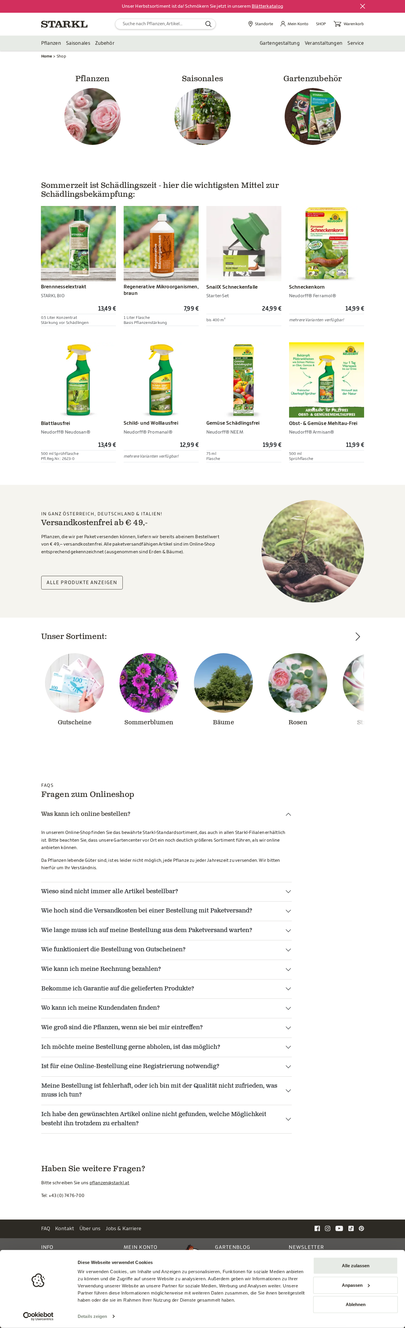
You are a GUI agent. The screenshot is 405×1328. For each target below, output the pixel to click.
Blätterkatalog (267, 6)
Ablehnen (356, 1304)
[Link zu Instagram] (327, 1228)
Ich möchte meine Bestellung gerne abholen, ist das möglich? (130, 1047)
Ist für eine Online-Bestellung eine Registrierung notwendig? (130, 1067)
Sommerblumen (149, 723)
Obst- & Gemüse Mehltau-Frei (323, 423)
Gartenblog (232, 1247)
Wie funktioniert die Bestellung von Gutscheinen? (113, 950)
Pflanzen (51, 43)
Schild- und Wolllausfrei (151, 423)
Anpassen (352, 1284)
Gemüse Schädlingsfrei (232, 423)
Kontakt (64, 1228)
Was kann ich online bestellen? (85, 814)
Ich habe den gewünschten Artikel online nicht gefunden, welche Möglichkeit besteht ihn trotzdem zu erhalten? (153, 1119)
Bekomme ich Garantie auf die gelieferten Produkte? (117, 989)
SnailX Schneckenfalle (232, 287)
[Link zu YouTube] (339, 1228)
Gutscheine (74, 723)
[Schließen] (363, 6)
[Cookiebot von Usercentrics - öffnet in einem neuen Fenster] (38, 1316)
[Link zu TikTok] (351, 1228)
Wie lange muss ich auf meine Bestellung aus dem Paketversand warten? (146, 931)
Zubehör (104, 43)
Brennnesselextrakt (64, 287)
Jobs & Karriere (123, 1228)
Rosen (297, 723)
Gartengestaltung (280, 43)
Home (46, 56)
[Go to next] (358, 692)
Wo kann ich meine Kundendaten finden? (100, 1008)
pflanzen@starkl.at (110, 1182)
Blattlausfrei (55, 423)
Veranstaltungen (324, 43)
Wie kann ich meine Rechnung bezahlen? (101, 969)
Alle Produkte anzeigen (82, 582)
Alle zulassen (355, 1265)
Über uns (90, 1228)
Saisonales (78, 43)
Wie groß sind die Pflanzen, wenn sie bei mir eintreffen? (122, 1028)
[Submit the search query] (208, 24)
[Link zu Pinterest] (361, 1228)
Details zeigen (92, 1316)
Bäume (223, 723)
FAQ (45, 1228)
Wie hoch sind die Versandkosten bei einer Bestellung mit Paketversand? (146, 911)
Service (355, 43)
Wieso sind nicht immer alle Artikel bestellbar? (109, 892)
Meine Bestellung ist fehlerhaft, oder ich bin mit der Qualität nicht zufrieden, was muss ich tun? (159, 1090)
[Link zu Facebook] (317, 1228)
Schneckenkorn (307, 287)
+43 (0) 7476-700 (66, 1195)
